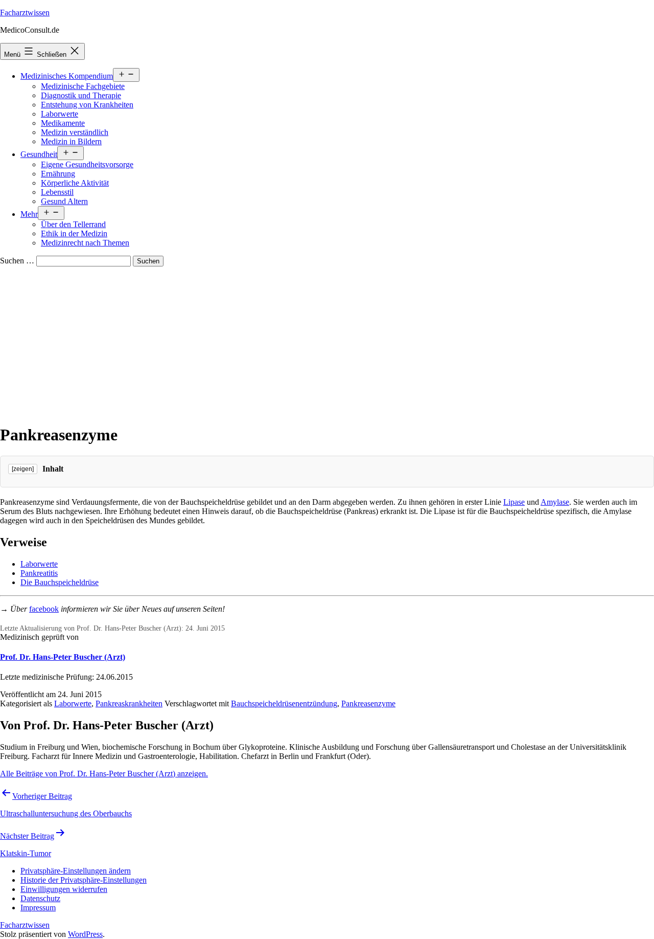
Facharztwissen (25, 12)
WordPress (85, 934)
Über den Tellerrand (73, 224)
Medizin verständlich (74, 132)
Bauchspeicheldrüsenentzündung (284, 703)
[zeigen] (23, 469)
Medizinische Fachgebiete (83, 86)
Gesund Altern (64, 201)
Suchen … (17, 260)
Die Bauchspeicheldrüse (59, 582)
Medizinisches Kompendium (66, 76)
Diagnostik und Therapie (81, 95)
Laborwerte (59, 113)
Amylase (555, 502)
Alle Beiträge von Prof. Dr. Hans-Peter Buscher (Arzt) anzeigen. (104, 773)
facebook (44, 609)
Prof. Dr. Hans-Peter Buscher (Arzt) (62, 657)
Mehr (29, 214)
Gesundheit (38, 154)
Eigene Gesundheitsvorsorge (87, 164)
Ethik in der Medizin (74, 233)
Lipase (514, 502)
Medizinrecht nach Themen (85, 242)
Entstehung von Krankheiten (87, 104)
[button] (75, 870)
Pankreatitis (39, 573)
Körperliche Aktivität (75, 182)
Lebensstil (57, 192)
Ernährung (58, 173)
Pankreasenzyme (368, 703)
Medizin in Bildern (71, 141)
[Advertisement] (327, 343)
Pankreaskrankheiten (129, 703)
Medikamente (63, 123)
